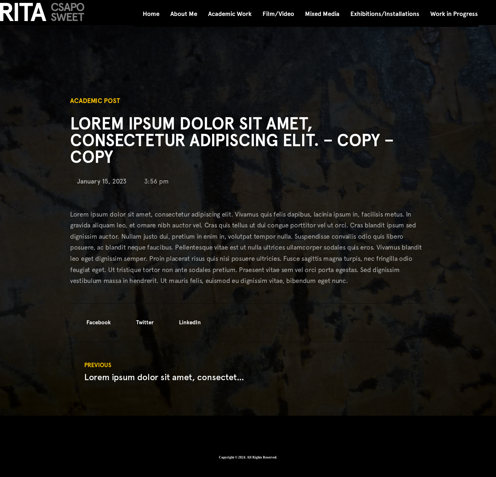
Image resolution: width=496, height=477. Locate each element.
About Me (183, 14)
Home (151, 14)
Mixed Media (322, 14)
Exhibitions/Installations (384, 14)
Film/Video (278, 14)
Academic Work (230, 14)
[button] (93, 322)
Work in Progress (454, 14)
